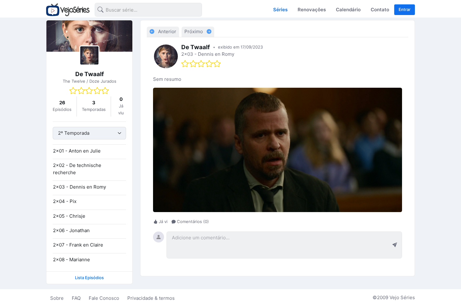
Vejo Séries (402, 297)
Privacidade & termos (151, 298)
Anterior (166, 31)
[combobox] (143, 10)
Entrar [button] (405, 9)
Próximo (194, 31)
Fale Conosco (104, 298)
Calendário (348, 10)
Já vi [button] (163, 221)
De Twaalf (89, 74)
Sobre (57, 298)
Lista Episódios (89, 277)
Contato (380, 10)
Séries (280, 10)
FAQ (76, 298)
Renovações (312, 10)
